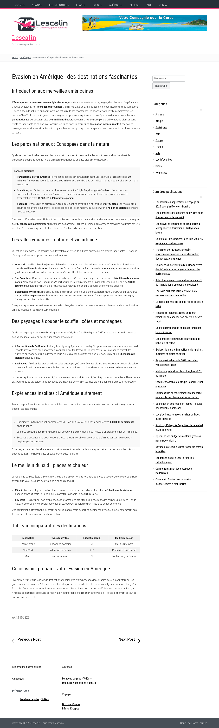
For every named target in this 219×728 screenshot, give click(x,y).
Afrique (134, 5)
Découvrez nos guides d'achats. (79, 682)
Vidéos (45, 699)
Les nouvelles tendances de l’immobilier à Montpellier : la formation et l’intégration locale (178, 228)
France (80, 5)
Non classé (161, 172)
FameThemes (199, 723)
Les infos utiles (59, 5)
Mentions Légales (29, 699)
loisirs (159, 166)
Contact (164, 5)
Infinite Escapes (70, 708)
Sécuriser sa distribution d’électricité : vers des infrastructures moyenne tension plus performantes (179, 269)
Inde (158, 153)
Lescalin (24, 37)
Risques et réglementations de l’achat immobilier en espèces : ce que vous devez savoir (179, 317)
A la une (37, 5)
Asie (149, 5)
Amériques (115, 5)
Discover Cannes (71, 704)
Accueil (20, 5)
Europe (97, 5)
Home (15, 57)
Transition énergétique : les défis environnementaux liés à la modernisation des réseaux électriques (177, 254)
